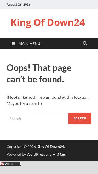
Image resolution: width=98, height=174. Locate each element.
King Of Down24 (47, 22)
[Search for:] (49, 118)
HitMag (59, 154)
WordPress (36, 154)
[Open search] (85, 44)
